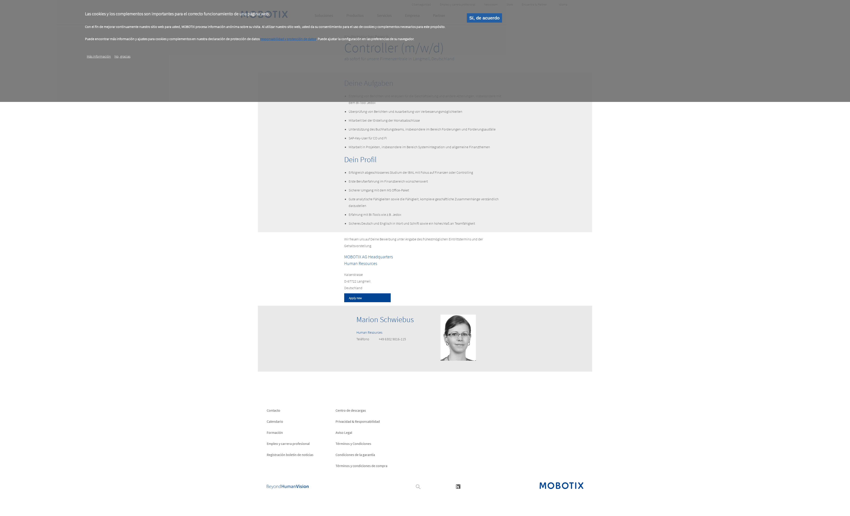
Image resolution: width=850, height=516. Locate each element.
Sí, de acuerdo (484, 18)
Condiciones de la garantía (355, 454)
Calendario (275, 421)
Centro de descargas (351, 410)
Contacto (273, 410)
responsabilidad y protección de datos (288, 38)
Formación (275, 432)
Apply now (355, 298)
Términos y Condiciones (353, 443)
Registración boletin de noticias (290, 454)
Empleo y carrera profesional (288, 443)
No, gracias (122, 56)
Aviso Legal (344, 432)
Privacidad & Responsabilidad (358, 421)
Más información (99, 56)
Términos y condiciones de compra (361, 465)
